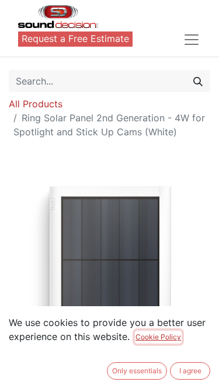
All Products (35, 104)
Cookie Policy (158, 336)
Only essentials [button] (137, 370)
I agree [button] (190, 370)
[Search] (198, 81)
